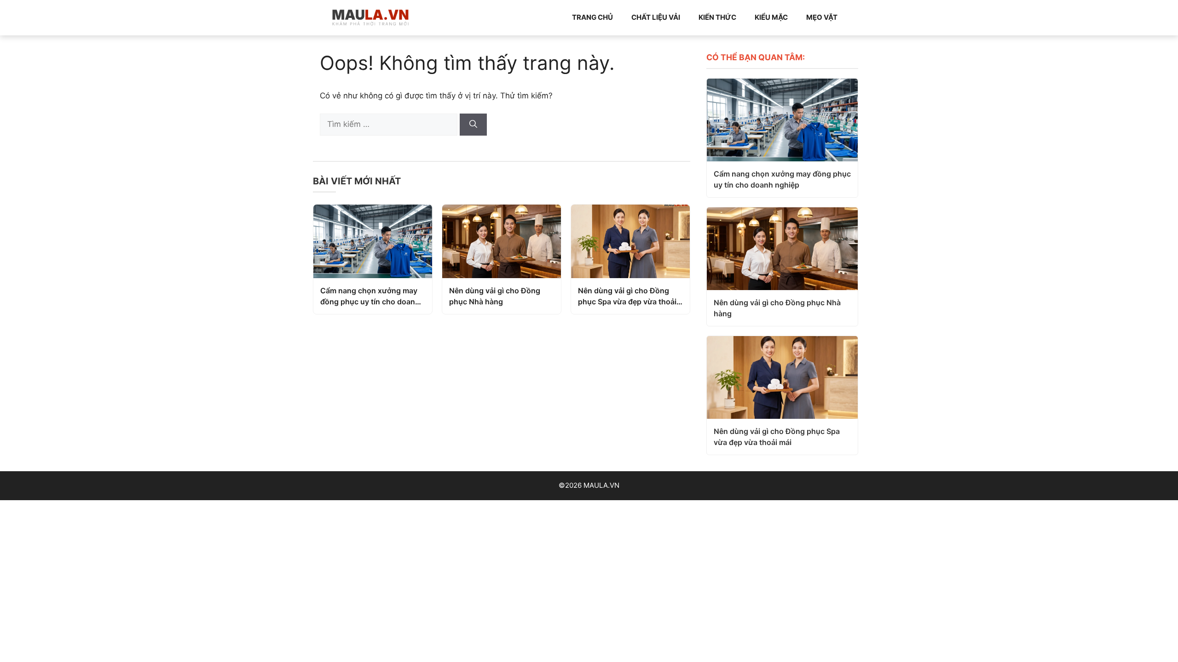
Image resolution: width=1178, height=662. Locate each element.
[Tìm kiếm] (473, 125)
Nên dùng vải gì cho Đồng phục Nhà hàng (494, 296)
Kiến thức (717, 17)
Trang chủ (592, 17)
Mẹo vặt (821, 17)
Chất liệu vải (655, 17)
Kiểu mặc (771, 17)
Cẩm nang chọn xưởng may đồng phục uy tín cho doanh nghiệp (370, 296)
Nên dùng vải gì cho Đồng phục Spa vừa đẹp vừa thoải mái (627, 296)
